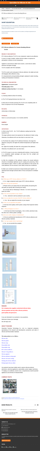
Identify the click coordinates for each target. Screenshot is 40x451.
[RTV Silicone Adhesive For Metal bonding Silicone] (29, 409)
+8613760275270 (5, 429)
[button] (37, 18)
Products (8, 8)
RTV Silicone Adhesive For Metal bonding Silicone (12, 397)
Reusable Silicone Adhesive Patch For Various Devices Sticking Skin (13, 398)
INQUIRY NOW (7, 440)
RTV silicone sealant (16, 8)
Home (3, 8)
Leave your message (8, 38)
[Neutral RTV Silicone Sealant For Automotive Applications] (10, 410)
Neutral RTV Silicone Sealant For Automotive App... (10, 413)
